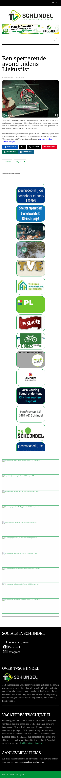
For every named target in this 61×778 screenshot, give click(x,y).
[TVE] (30, 258)
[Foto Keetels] (30, 185)
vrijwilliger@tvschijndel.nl (30, 743)
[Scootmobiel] (30, 331)
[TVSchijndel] (30, 16)
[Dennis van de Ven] (30, 313)
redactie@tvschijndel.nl (33, 762)
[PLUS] (30, 294)
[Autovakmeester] (30, 386)
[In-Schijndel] (30, 422)
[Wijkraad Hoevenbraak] (30, 276)
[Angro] (30, 367)
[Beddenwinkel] (30, 404)
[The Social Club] (30, 221)
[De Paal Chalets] (30, 240)
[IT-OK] (30, 203)
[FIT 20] (30, 349)
